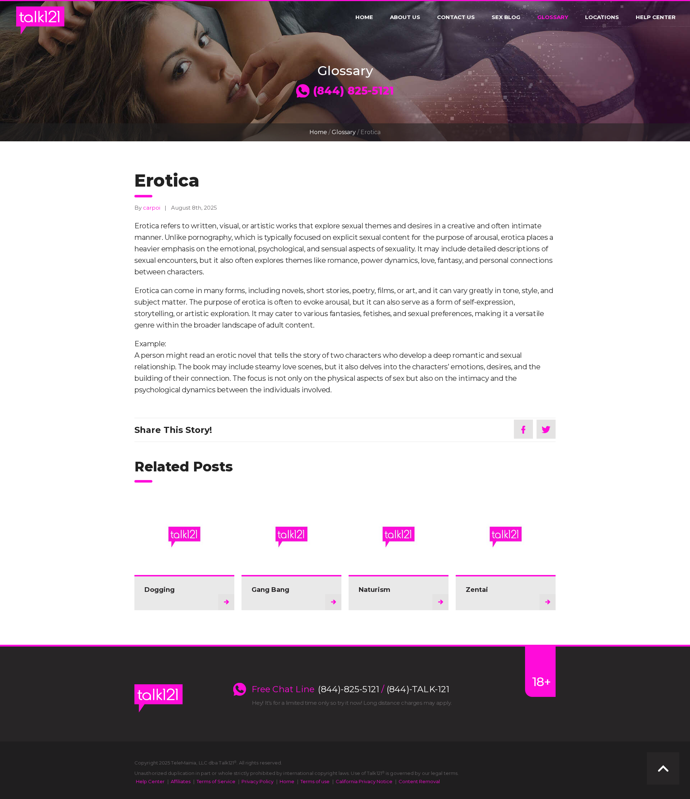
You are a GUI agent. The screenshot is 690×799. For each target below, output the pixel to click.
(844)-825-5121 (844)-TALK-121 (383, 689)
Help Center (656, 17)
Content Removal (419, 781)
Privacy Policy (257, 781)
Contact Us (456, 17)
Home (364, 17)
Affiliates (180, 781)
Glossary (552, 17)
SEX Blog (506, 17)
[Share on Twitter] (546, 429)
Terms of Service (216, 781)
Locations (602, 17)
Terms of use (315, 781)
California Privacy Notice (364, 781)
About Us (405, 17)
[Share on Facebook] (523, 429)
